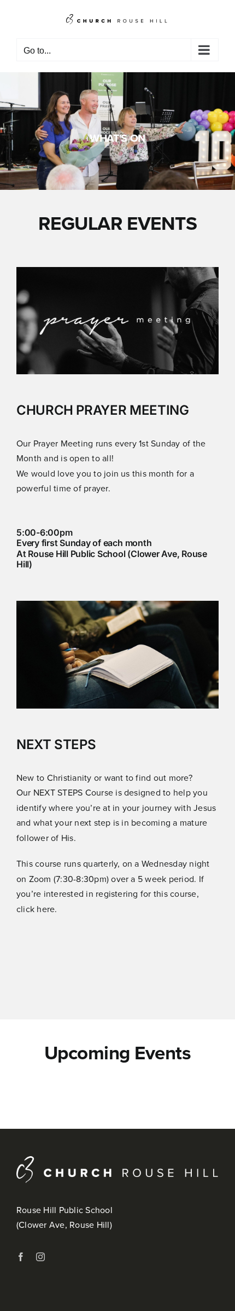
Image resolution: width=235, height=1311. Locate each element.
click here (35, 909)
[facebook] (20, 1256)
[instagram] (40, 1256)
